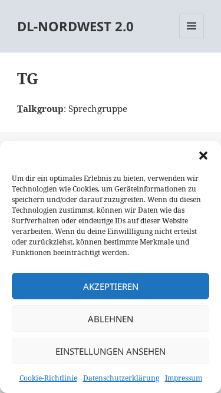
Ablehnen (110, 319)
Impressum (183, 378)
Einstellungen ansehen (110, 351)
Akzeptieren (110, 286)
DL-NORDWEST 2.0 (75, 26)
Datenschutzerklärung (121, 378)
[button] (203, 155)
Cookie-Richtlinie (48, 378)
